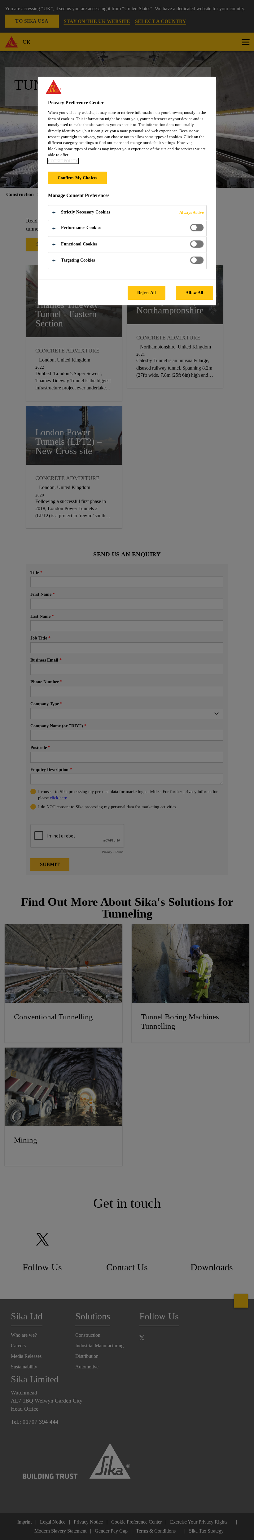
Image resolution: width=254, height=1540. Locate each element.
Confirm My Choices (78, 177)
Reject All (146, 292)
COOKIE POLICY (63, 161)
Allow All (194, 292)
